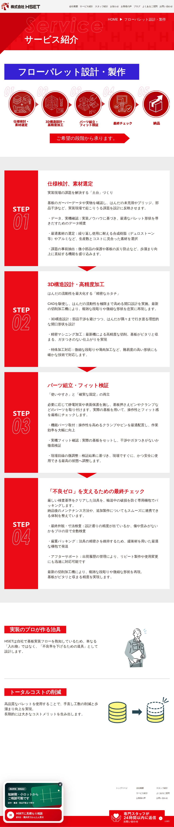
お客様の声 (126, 6)
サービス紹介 (86, 6)
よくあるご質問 (150, 6)
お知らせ (114, 6)
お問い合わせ (166, 6)
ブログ (137, 6)
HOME (113, 19)
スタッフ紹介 (101, 6)
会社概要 (73, 6)
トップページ (121, 788)
